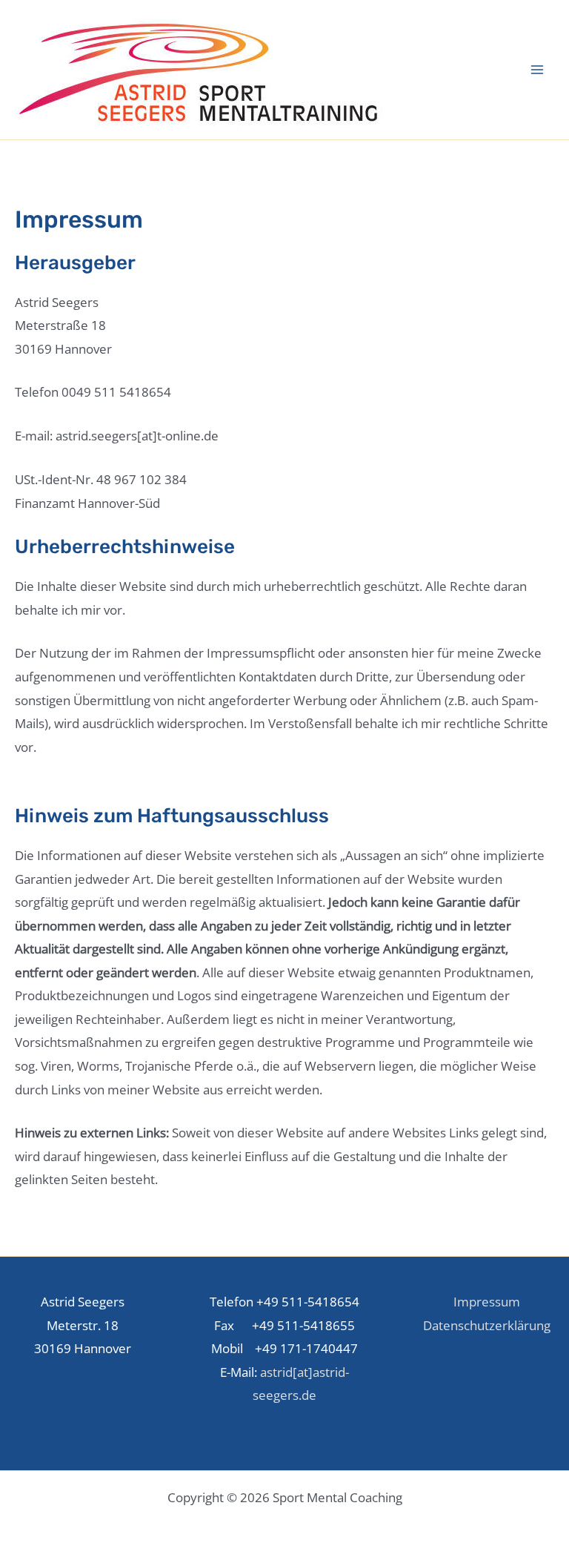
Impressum (486, 1301)
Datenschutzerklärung (486, 1325)
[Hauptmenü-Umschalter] (538, 70)
